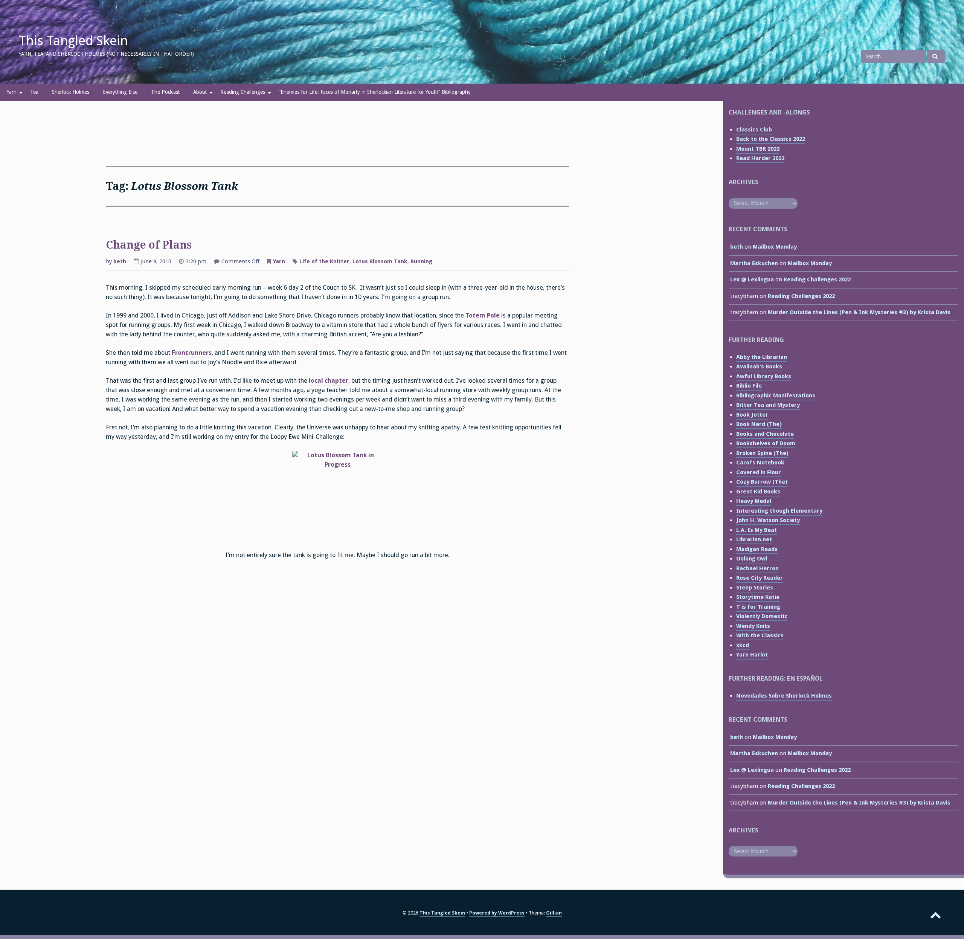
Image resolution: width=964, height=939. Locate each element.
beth (119, 261)
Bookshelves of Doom (765, 443)
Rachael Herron (757, 568)
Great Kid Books (758, 491)
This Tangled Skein (73, 40)
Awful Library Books (763, 376)
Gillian (554, 913)
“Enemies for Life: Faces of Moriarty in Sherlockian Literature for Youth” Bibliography (375, 92)
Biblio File (749, 385)
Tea (34, 92)
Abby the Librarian (761, 357)
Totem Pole (482, 315)
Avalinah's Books (759, 366)
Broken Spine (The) (762, 453)
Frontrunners (192, 352)
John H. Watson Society (768, 520)
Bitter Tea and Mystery (768, 405)
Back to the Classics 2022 (770, 139)
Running (421, 261)
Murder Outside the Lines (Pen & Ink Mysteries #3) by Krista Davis (859, 312)
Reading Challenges (242, 92)
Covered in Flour (758, 472)
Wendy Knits (753, 626)
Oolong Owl (751, 558)
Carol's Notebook (760, 462)
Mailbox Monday (775, 246)
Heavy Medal (753, 501)
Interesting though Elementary (779, 510)
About (200, 92)
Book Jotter (752, 414)
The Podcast (165, 92)
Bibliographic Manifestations (775, 395)
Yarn (12, 92)
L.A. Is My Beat (756, 530)
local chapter (328, 380)
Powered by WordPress (497, 913)
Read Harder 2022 (760, 158)
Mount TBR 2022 (757, 148)
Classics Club (754, 129)
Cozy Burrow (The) (761, 481)
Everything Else (120, 92)
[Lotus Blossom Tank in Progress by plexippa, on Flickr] (337, 496)
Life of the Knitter (324, 261)
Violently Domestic (761, 616)
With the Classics (760, 635)
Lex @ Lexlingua (752, 279)
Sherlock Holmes (70, 92)
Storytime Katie (757, 597)
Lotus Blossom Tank (379, 261)
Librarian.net (754, 539)
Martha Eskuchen (754, 263)
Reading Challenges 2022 (817, 279)
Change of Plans (149, 245)
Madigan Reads (757, 549)
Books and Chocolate (765, 434)
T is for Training (758, 606)
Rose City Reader (759, 577)
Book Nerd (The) (759, 424)
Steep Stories (754, 587)
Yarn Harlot (752, 654)
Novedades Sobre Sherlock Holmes (784, 695)
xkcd (742, 645)
